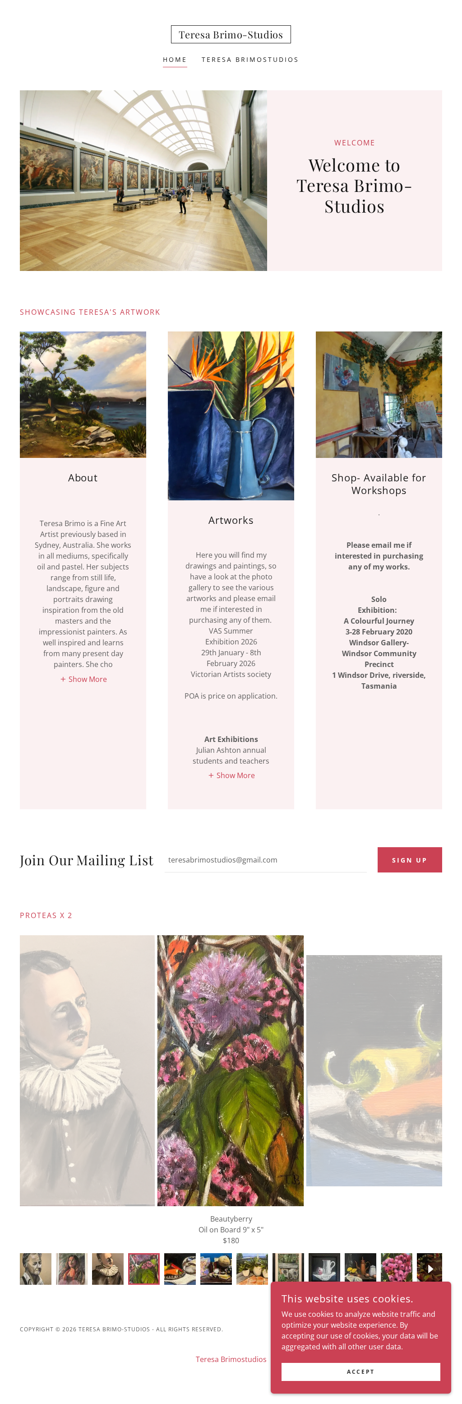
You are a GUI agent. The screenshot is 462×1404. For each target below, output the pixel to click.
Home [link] (175, 59)
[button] (83, 678)
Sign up (410, 860)
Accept (360, 1372)
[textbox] (266, 859)
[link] (231, 36)
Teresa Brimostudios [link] (250, 59)
